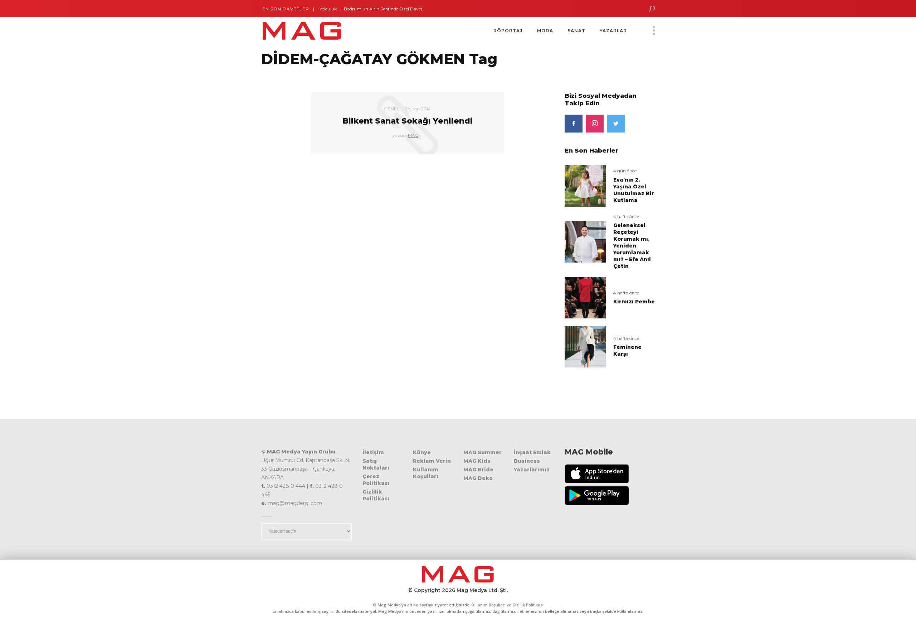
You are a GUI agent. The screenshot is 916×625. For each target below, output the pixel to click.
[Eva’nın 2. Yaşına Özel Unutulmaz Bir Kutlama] (585, 185)
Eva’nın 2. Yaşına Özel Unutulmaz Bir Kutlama (633, 190)
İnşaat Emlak (532, 452)
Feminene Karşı (627, 350)
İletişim (373, 452)
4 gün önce (625, 170)
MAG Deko (478, 478)
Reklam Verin (432, 461)
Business (527, 461)
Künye (422, 452)
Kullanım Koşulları (425, 473)
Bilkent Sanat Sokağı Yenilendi (407, 121)
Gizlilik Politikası (376, 495)
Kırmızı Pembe (634, 301)
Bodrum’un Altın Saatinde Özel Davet (369, 8)
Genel (392, 108)
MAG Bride (478, 469)
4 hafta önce (626, 216)
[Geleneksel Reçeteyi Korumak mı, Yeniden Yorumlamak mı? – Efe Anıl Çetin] (585, 241)
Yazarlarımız (532, 469)
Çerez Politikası (376, 479)
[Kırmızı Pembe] (585, 297)
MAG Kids (477, 461)
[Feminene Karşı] (585, 346)
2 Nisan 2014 (418, 108)
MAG (413, 135)
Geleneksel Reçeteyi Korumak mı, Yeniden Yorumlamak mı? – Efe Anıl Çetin (632, 245)
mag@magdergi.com (295, 503)
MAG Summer (482, 452)
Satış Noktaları (375, 464)
